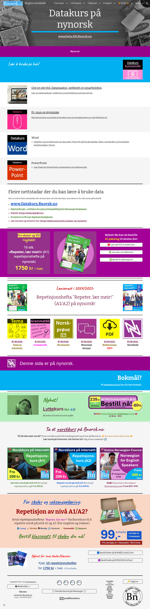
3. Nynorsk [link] (92, 3)
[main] (75, 23)
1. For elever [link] (59, 3)
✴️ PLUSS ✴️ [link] (123, 3)
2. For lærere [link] (75, 3)
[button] (147, 3)
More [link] (137, 3)
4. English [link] (107, 3)
